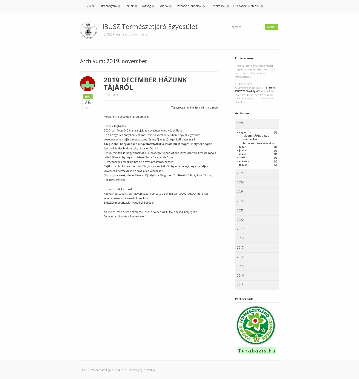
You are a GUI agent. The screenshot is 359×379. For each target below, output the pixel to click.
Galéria (163, 6)
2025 (240, 173)
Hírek (115, 95)
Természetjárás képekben (258, 143)
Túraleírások (217, 6)
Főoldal (90, 6)
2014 (240, 275)
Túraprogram (108, 6)
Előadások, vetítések (246, 6)
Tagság (146, 6)
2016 (240, 257)
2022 (240, 201)
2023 (240, 192)
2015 (240, 266)
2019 (240, 229)
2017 (240, 247)
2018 (240, 238)
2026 (240, 123)
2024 (240, 182)
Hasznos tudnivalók (188, 6)
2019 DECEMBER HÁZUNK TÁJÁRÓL (145, 83)
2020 (240, 220)
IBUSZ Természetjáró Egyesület (150, 26)
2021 (240, 210)
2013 (240, 285)
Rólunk (129, 6)
